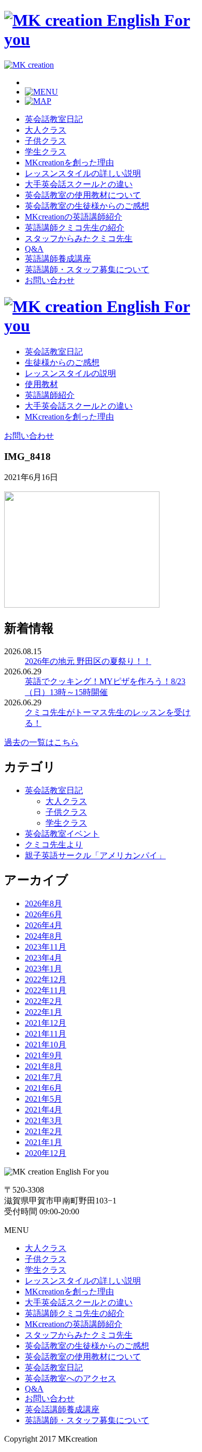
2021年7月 (43, 1077)
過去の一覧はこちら (41, 742)
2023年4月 (43, 957)
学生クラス (45, 151)
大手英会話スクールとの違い (79, 184)
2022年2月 (43, 1001)
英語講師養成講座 (58, 258)
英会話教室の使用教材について (83, 195)
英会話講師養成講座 (62, 1409)
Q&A (34, 248)
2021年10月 (45, 1044)
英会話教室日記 (54, 119)
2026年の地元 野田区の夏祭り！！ (88, 661)
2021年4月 (43, 1109)
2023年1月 (43, 968)
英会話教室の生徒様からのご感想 (87, 206)
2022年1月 (43, 1012)
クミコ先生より (54, 844)
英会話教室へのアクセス (70, 1378)
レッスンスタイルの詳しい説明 (83, 173)
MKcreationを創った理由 (69, 162)
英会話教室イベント (62, 833)
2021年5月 (43, 1098)
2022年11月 (45, 990)
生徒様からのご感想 (62, 362)
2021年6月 (43, 1088)
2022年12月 (45, 979)
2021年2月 (43, 1131)
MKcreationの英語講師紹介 (73, 216)
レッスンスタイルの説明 (70, 373)
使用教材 (41, 384)
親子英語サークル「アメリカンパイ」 (95, 855)
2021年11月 (45, 1033)
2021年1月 (43, 1142)
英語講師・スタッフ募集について (87, 269)
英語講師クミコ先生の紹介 (74, 227)
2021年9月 (43, 1055)
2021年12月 (45, 1022)
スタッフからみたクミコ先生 (79, 238)
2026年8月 (43, 903)
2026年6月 (43, 914)
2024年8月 (43, 936)
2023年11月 (45, 947)
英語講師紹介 (50, 395)
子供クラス (45, 140)
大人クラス (45, 130)
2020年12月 (45, 1153)
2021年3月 (43, 1120)
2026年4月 (43, 925)
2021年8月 (43, 1066)
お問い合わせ (50, 280)
